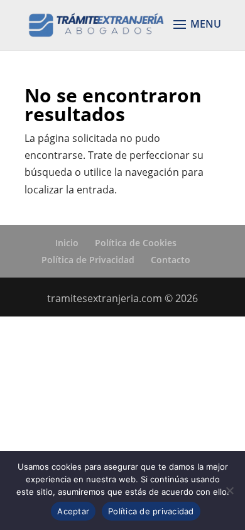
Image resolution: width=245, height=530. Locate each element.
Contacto (170, 260)
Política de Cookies (136, 243)
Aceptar (73, 511)
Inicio (67, 243)
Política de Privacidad (87, 260)
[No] (229, 490)
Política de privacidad (151, 511)
